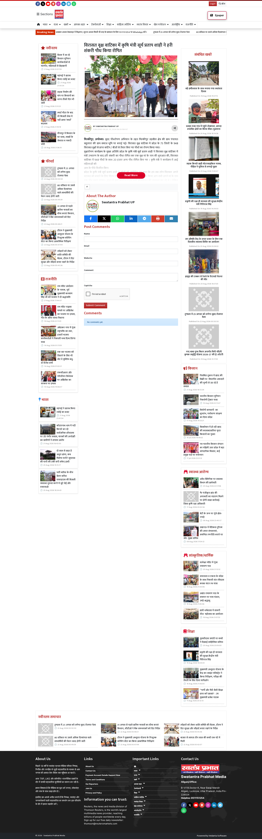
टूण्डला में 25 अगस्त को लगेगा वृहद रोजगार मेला (134, 32)
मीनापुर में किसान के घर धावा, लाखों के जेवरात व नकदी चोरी (58, 139)
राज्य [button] (56, 24)
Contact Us (91, 771)
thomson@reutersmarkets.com (100, 823)
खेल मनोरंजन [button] (160, 24)
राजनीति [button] (189, 24)
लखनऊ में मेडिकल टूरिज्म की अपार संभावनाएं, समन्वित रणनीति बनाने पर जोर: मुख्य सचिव (203, 533)
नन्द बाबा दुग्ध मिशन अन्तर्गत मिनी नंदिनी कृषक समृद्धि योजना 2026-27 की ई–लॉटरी (203, 353)
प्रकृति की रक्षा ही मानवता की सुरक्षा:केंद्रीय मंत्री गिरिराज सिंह (203, 202)
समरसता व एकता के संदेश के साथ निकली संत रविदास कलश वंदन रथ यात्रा (212, 580)
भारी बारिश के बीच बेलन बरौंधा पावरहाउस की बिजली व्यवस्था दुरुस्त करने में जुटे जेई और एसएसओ (58, 480)
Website (88, 258)
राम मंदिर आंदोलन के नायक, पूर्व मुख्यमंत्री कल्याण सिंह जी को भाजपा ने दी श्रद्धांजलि (57, 292)
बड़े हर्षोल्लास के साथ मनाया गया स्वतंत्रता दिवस (203, 90)
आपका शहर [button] (80, 24)
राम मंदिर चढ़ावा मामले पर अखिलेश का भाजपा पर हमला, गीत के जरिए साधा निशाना (58, 312)
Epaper (219, 15)
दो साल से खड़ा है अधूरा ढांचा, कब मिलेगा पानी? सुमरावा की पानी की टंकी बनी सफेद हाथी (57, 456)
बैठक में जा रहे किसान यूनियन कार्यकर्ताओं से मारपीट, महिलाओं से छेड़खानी (56, 60)
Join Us (89, 788)
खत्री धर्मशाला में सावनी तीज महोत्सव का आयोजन (212, 612)
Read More (131, 175)
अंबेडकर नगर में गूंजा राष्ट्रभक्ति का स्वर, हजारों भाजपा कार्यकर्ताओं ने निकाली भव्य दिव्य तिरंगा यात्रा (58, 335)
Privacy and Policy (94, 793)
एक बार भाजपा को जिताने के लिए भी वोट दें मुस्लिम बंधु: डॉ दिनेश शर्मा (57, 357)
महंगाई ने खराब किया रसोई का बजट (66, 77)
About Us (90, 766)
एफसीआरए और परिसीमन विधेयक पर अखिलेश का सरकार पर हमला (57, 378)
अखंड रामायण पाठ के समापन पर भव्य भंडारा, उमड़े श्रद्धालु (210, 597)
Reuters (88, 806)
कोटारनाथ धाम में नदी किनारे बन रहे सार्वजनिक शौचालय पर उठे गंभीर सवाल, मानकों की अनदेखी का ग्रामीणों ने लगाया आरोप (58, 433)
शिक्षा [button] (108, 24)
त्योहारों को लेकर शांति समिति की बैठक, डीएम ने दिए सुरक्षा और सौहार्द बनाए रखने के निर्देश (57, 256)
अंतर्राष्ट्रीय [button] (176, 24)
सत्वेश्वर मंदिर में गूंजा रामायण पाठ (209, 564)
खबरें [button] (66, 24)
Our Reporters (92, 784)
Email (86, 245)
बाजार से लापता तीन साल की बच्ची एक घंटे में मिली (200, 739)
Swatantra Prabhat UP (118, 202)
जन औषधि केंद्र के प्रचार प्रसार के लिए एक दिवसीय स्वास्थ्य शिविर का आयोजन (204, 240)
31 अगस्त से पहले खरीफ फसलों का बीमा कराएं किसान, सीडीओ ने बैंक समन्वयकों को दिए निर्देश (57, 214)
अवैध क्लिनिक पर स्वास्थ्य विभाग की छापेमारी (211, 481)
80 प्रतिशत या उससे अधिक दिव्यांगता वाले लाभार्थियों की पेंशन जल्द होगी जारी (188, 32)
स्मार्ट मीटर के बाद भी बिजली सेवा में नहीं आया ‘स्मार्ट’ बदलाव (57, 118)
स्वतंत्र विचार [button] (142, 24)
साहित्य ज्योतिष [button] (124, 24)
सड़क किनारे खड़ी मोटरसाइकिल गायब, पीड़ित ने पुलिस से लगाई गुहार (203, 165)
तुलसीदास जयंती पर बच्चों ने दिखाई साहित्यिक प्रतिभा (211, 640)
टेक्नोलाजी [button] (96, 24)
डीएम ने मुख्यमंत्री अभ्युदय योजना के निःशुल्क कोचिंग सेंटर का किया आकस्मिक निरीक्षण (57, 236)
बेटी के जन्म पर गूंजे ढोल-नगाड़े (211, 515)
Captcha (88, 285)
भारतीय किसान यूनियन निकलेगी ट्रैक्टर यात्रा (210, 398)
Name (87, 233)
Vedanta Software (218, 836)
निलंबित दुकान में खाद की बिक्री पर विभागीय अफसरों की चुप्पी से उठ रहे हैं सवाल (203, 381)
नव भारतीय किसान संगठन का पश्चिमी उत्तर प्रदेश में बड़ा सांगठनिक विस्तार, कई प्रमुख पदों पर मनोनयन (203, 449)
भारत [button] (45, 24)
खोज (223, 3)
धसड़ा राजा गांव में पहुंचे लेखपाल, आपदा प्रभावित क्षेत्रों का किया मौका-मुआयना (204, 127)
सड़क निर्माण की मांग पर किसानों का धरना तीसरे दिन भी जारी (57, 97)
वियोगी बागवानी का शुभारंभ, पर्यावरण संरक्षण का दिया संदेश (211, 413)
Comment (89, 270)
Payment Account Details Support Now (103, 775)
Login (212, 3)
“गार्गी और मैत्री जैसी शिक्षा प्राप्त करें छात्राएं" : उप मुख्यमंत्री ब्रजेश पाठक (211, 693)
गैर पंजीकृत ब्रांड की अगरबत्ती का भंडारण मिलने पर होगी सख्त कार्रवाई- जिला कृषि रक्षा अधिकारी (203, 498)
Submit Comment (95, 305)
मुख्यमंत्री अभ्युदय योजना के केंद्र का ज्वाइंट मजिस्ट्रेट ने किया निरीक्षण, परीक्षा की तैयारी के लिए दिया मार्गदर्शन (203, 675)
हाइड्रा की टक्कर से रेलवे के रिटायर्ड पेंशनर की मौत (203, 278)
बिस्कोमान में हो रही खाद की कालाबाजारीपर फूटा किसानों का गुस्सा (210, 430)
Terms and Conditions (95, 779)
